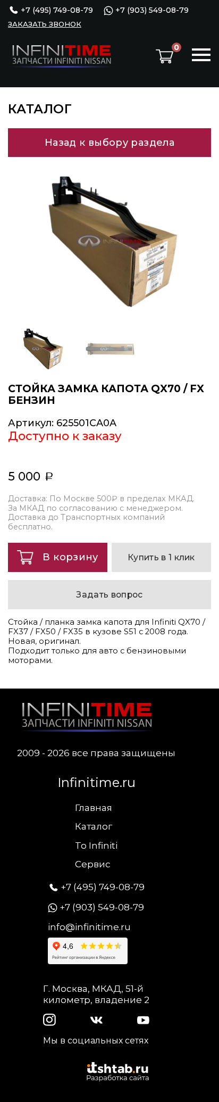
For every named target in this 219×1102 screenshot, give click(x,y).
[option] (109, 241)
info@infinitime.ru (89, 927)
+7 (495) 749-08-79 (56, 10)
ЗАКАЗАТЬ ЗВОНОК (44, 24)
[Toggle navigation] (201, 56)
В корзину (70, 557)
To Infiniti (96, 845)
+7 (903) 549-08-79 (151, 10)
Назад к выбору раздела (109, 142)
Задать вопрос (109, 595)
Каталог (93, 826)
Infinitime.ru (96, 782)
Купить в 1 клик (161, 557)
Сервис (93, 864)
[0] (164, 56)
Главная (93, 807)
